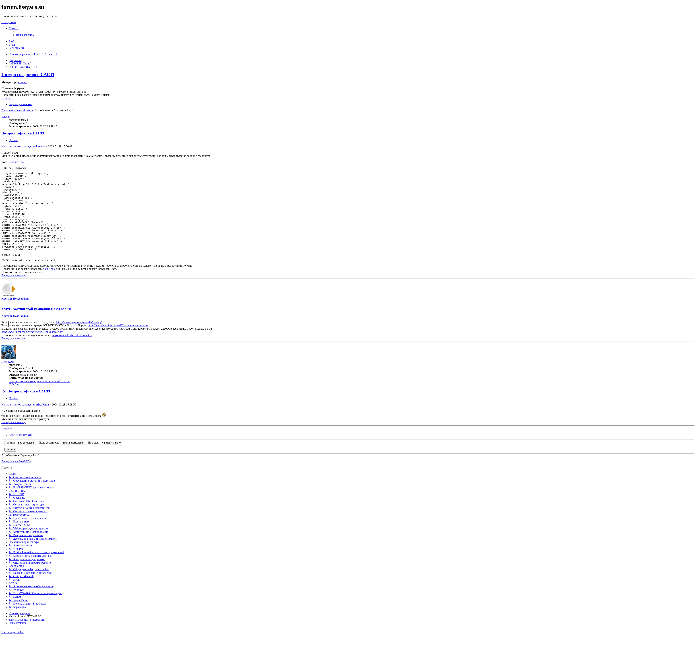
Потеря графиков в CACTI (27, 74)
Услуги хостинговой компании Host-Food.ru (36, 309)
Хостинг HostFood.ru (15, 298)
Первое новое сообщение (17, 110)
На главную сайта (12, 632)
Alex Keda (48, 268)
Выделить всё (16, 162)
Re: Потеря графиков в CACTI (25, 391)
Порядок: (94, 442)
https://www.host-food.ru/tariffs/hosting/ (79, 322)
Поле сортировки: (50, 442)
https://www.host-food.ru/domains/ (72, 335)
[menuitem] (25, 34)
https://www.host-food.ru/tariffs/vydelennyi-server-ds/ (32, 331)
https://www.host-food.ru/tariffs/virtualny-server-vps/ (118, 325)
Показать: (10, 442)
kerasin (5, 116)
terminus (22, 82)
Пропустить (8, 22)
